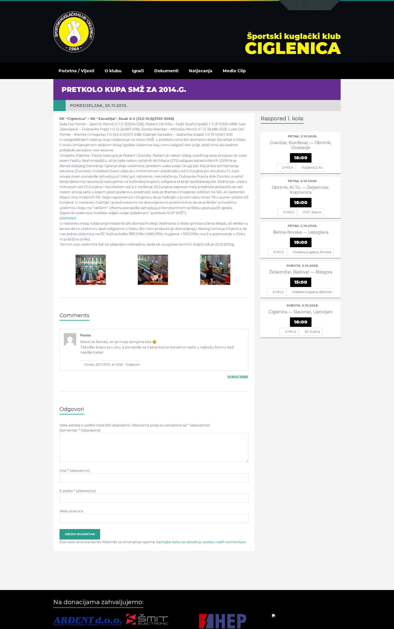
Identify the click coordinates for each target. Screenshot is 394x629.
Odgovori (133, 364)
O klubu (113, 70)
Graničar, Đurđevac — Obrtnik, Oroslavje (300, 145)
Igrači (138, 70)
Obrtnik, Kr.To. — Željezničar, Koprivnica (301, 190)
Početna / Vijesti (76, 70)
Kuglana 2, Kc (312, 167)
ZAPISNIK (68, 218)
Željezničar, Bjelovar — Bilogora (300, 272)
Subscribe (237, 377)
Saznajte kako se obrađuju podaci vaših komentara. (201, 542)
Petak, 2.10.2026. (302, 136)
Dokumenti (166, 70)
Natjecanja (200, 70)
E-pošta (78, 491)
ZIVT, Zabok (312, 212)
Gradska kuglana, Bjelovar (312, 292)
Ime (75, 470)
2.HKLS (287, 167)
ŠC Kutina (312, 332)
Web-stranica (71, 511)
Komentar (80, 430)
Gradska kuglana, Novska (312, 252)
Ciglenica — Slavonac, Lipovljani (301, 311)
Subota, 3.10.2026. (302, 265)
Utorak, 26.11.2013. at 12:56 (103, 364)
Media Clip (234, 70)
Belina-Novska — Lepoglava (301, 232)
